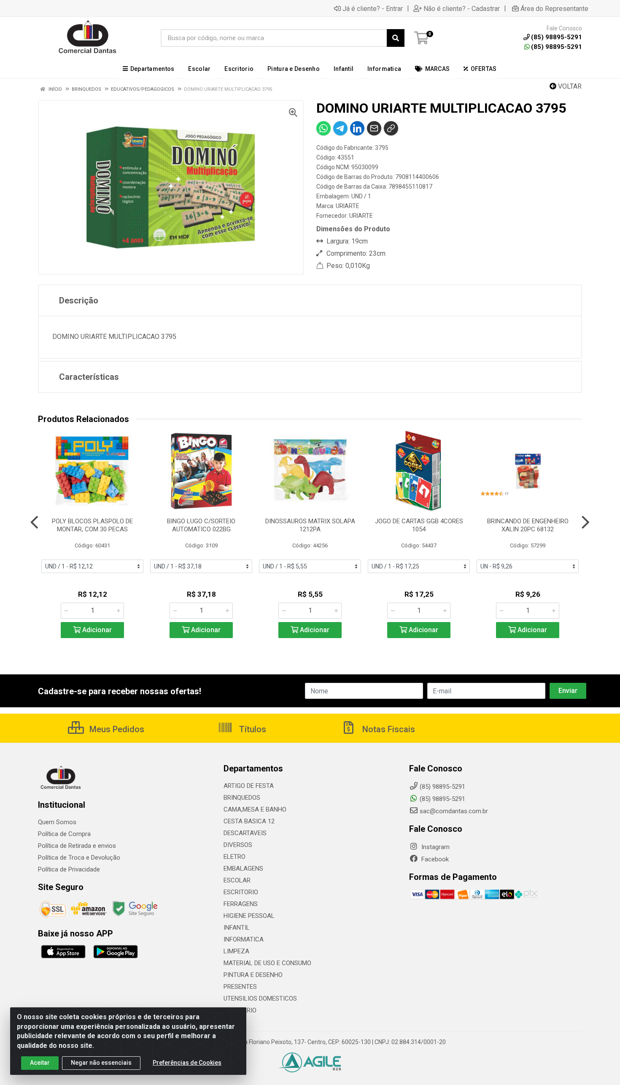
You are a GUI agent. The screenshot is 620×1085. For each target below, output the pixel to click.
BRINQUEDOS (242, 797)
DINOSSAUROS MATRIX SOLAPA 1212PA (310, 525)
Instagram (435, 847)
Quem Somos (57, 822)
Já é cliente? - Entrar (372, 8)
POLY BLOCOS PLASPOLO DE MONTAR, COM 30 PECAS (92, 525)
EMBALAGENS (243, 868)
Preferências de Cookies (187, 1062)
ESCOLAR (237, 880)
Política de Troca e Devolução (79, 857)
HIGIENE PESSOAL (249, 916)
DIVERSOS (238, 845)
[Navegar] (34, 522)
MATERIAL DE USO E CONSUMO (267, 963)
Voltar (569, 86)
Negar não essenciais (101, 1062)
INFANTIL (237, 927)
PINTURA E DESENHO (253, 975)
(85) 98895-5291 (556, 47)
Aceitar (40, 1062)
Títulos (251, 729)
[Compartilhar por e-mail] (374, 128)
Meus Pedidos (115, 729)
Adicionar (96, 630)
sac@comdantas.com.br (454, 811)
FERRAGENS (241, 904)
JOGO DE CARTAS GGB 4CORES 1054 (419, 525)
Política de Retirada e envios (77, 846)
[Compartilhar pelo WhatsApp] (323, 128)
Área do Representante (554, 8)
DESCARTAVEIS (245, 833)
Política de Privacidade (69, 869)
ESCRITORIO (241, 892)
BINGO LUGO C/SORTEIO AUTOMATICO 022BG (201, 525)
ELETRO (234, 856)
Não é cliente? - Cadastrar (461, 8)
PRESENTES (240, 986)
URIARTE (347, 206)
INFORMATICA (244, 939)
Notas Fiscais (387, 729)
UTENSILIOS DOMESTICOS (260, 998)
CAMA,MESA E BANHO (255, 809)
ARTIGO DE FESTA (249, 786)
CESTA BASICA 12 (249, 821)
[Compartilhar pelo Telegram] (340, 128)
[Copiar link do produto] (391, 128)
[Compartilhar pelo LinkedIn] (357, 128)
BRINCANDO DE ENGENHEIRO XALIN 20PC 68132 (528, 525)
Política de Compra (64, 834)
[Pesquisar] (395, 38)
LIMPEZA (236, 951)
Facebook (434, 859)
